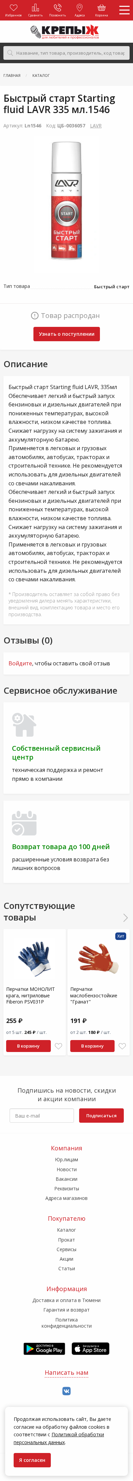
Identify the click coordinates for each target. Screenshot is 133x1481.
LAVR (96, 125)
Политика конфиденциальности (67, 1322)
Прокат (66, 1239)
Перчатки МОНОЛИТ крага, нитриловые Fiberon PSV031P (30, 995)
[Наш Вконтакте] (66, 1391)
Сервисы (66, 1249)
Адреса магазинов (66, 1198)
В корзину (28, 1046)
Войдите (20, 663)
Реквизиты (66, 1188)
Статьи (66, 1268)
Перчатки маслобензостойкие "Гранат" (93, 995)
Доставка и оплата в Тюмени (66, 1300)
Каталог (66, 1230)
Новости (67, 1169)
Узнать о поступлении (66, 334)
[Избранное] (58, 1046)
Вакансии (66, 1179)
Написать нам (66, 1372)
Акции (66, 1259)
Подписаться (101, 1115)
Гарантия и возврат (66, 1309)
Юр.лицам (66, 1159)
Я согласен (32, 1460)
